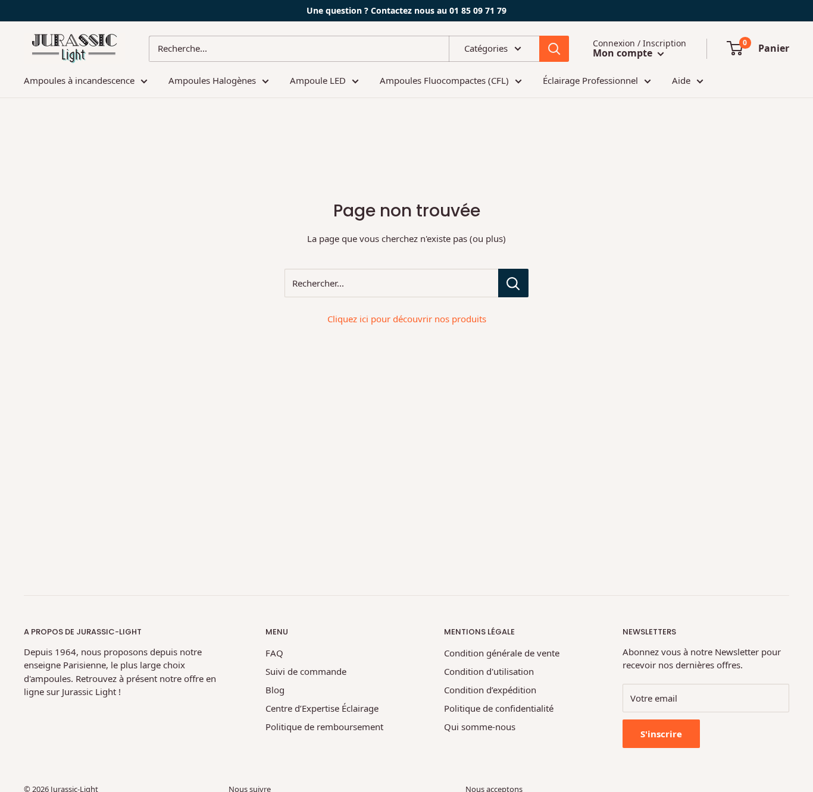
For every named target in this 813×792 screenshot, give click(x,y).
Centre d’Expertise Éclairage (322, 708)
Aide (681, 80)
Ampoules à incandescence (79, 80)
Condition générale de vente (501, 653)
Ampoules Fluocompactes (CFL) (444, 80)
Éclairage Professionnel (590, 80)
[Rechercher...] (513, 283)
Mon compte (624, 52)
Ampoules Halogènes (212, 80)
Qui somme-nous (479, 727)
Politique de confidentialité (499, 708)
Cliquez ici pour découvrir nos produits (406, 319)
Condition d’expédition (490, 690)
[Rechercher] (554, 49)
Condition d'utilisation (489, 671)
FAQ (274, 653)
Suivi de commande (305, 671)
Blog (274, 690)
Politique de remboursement (324, 727)
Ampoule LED (318, 80)
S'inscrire (661, 734)
